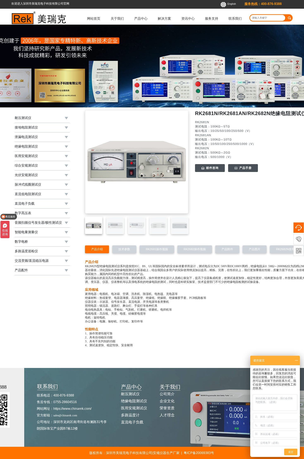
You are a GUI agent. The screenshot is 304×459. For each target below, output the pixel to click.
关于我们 (117, 18)
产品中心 (140, 18)
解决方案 (164, 18)
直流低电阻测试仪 (28, 194)
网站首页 (93, 18)
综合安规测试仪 (26, 165)
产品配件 (21, 270)
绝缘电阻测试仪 (26, 146)
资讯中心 (188, 18)
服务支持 (211, 18)
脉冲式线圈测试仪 (28, 184)
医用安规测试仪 (26, 156)
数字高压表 (23, 213)
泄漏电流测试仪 (26, 137)
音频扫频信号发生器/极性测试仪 (38, 222)
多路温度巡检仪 (26, 251)
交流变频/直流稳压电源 (32, 260)
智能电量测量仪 (26, 232)
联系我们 (235, 18)
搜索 (289, 18)
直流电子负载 (25, 203)
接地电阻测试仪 (26, 127)
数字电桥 (21, 241)
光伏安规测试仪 (26, 175)
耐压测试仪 (23, 118)
